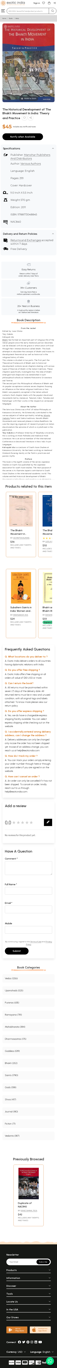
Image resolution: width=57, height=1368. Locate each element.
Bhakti (5, 340)
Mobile (8, 923)
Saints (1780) (11, 1075)
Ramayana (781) (13, 1014)
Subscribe (43, 1262)
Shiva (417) (10, 1099)
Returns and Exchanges (25, 240)
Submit (17, 951)
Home (4, 18)
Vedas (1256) (11, 978)
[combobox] (28, 11)
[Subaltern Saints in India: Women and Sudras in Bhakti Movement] (21, 602)
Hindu (17, 18)
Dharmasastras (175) (15, 1038)
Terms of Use (35, 941)
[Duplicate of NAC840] (28, 1198)
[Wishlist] (43, 3)
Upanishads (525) (14, 990)
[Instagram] (32, 1342)
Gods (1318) (10, 1087)
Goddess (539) (12, 1051)
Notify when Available (22, 136)
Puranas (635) (12, 1002)
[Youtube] (40, 1342)
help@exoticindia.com (28, 750)
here (36, 763)
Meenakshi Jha (20, 615)
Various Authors (31, 163)
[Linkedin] (36, 1342)
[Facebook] (19, 1342)
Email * (8, 903)
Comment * (11, 858)
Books (11, 18)
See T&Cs (35, 276)
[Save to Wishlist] (24, 118)
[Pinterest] (27, 1342)
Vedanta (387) (12, 1135)
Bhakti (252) (11, 1063)
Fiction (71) (10, 1123)
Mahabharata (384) (15, 1026)
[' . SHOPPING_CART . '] (49, 3)
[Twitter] (23, 1342)
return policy (11, 705)
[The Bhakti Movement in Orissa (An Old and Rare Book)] (21, 525)
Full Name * (11, 884)
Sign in (36, 3)
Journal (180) (11, 1111)
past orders (16, 767)
